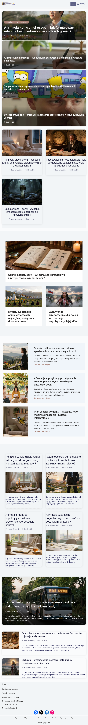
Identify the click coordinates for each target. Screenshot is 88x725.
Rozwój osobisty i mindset (17, 22)
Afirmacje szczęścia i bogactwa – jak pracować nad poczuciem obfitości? (63, 518)
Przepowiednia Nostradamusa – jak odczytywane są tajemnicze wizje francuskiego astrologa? (66, 162)
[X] (41, 712)
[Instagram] (52, 712)
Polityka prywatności (29, 718)
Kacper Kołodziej (12, 36)
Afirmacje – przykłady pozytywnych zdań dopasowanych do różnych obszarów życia (55, 381)
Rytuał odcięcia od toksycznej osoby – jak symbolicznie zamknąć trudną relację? (63, 460)
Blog (72, 718)
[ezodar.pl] (8, 4)
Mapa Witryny (63, 718)
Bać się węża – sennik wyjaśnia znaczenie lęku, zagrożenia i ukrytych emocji (22, 211)
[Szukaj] (81, 3)
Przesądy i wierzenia (8, 693)
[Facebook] (36, 712)
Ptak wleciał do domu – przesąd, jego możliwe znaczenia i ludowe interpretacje (56, 414)
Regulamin (18, 718)
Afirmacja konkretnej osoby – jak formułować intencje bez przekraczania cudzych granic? (39, 29)
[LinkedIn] (47, 712)
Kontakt (54, 718)
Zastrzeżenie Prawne (43, 718)
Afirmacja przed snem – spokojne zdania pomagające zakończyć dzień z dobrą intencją (22, 162)
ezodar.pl (41, 723)
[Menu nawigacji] (73, 4)
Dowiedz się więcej (42, 365)
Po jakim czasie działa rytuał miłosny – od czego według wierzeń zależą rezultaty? (23, 460)
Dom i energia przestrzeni (10, 689)
